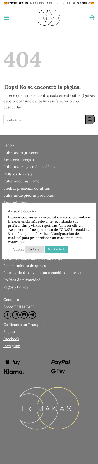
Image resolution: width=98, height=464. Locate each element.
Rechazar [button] (34, 249)
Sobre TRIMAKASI (18, 307)
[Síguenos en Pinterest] (32, 315)
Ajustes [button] (18, 249)
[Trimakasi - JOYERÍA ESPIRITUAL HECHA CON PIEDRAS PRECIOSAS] (49, 18)
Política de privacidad (22, 280)
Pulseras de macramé (21, 181)
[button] (6, 18)
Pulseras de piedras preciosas (28, 195)
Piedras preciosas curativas (26, 188)
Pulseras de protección (23, 152)
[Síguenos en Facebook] (7, 315)
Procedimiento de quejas (24, 265)
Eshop (8, 145)
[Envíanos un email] (24, 315)
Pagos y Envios (15, 287)
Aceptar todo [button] (56, 249)
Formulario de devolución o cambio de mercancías (46, 272)
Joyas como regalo (18, 159)
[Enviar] (90, 119)
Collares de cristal (18, 174)
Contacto (11, 299)
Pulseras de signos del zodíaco (29, 166)
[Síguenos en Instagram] (16, 315)
